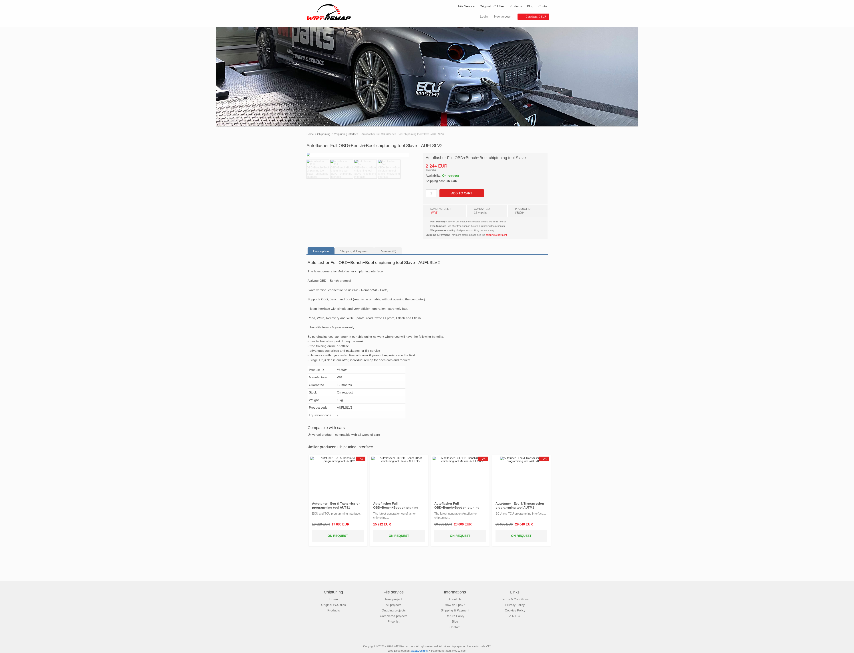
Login (484, 16)
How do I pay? (455, 605)
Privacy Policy (515, 605)
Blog (530, 6)
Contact (543, 6)
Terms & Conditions (515, 599)
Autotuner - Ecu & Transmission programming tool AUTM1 (519, 505)
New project (393, 599)
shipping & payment (496, 235)
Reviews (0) (388, 251)
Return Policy (455, 616)
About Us (455, 599)
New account (503, 16)
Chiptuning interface (346, 134)
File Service (466, 6)
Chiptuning (323, 134)
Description (321, 251)
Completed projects (393, 616)
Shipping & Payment (354, 251)
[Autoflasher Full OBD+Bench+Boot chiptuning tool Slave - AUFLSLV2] (363, 155)
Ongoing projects (394, 610)
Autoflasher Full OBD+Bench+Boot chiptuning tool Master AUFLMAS (456, 505)
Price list (393, 621)
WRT (434, 212)
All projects (393, 605)
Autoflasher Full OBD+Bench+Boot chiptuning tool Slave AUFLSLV (395, 505)
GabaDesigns (419, 650)
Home (310, 134)
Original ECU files (492, 6)
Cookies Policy (515, 610)
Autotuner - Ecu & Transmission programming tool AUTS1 (336, 505)
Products (516, 6)
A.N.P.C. (515, 616)
